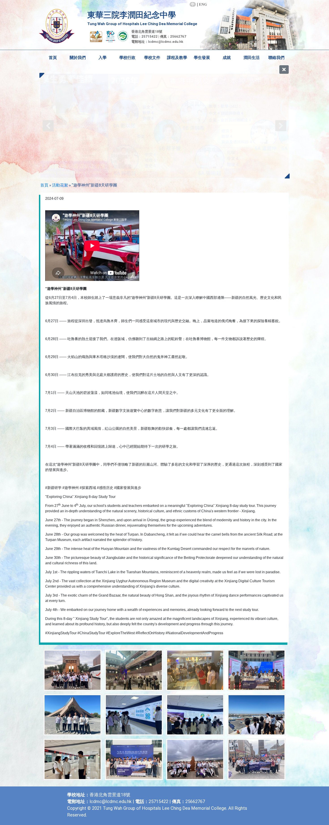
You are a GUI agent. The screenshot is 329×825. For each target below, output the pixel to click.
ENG (203, 4)
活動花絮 (60, 185)
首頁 (53, 57)
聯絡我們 (276, 57)
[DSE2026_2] (164, 126)
